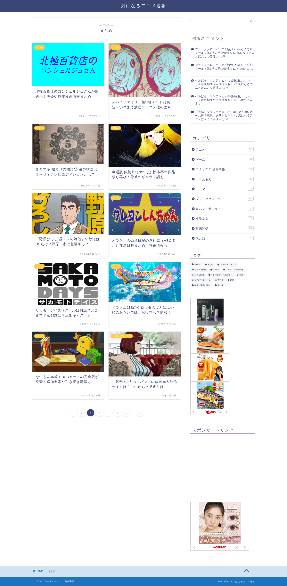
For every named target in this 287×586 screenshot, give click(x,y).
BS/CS (197, 264)
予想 (241, 275)
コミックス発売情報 (234, 270)
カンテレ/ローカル (228, 264)
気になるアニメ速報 (143, 5)
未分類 (223, 238)
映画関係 (224, 228)
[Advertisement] (219, 467)
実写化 (220, 280)
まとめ (210, 264)
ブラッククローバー (224, 199)
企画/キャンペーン (202, 280)
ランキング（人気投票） (222, 275)
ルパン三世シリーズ (224, 208)
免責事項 (69, 581)
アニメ (224, 149)
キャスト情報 (200, 270)
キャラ (216, 270)
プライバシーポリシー (47, 581)
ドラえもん (224, 179)
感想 (232, 280)
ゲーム (224, 159)
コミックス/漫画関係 (224, 169)
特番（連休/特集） (202, 285)
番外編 (220, 285)
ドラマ (224, 189)
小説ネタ (224, 218)
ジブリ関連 (199, 275)
